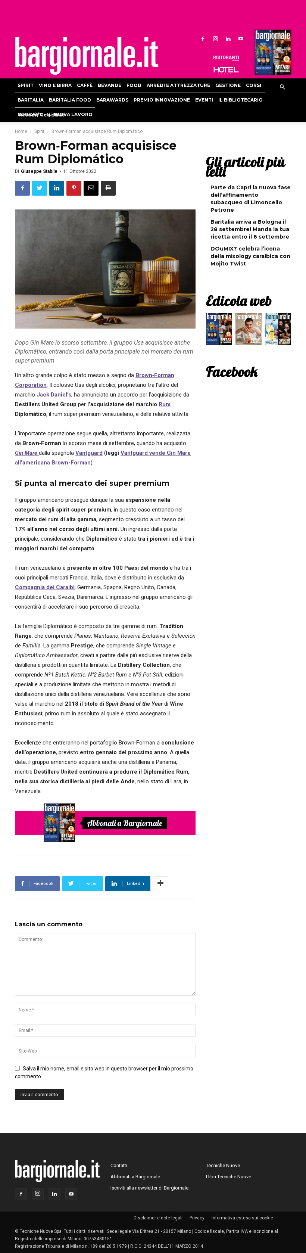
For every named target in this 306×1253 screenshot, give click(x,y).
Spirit (26, 85)
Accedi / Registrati (42, 115)
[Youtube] (240, 38)
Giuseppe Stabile (39, 171)
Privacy (197, 1218)
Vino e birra (55, 85)
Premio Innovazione (162, 100)
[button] (282, 87)
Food (134, 85)
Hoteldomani (226, 70)
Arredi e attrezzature (178, 85)
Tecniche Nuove (223, 1165)
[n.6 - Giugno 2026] (248, 331)
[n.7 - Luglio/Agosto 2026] (272, 54)
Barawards (112, 100)
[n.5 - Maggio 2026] (278, 331)
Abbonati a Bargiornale (124, 823)
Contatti (118, 1165)
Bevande (109, 85)
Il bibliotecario (240, 100)
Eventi (204, 100)
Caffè (85, 85)
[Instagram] (215, 38)
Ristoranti (226, 58)
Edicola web (239, 300)
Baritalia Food (70, 100)
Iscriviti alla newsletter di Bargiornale (149, 1188)
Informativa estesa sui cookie (242, 1218)
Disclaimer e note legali (158, 1218)
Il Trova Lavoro (70, 114)
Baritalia (31, 100)
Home (21, 131)
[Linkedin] (228, 38)
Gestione (228, 85)
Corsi (253, 85)
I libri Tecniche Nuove (228, 1176)
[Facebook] (202, 38)
